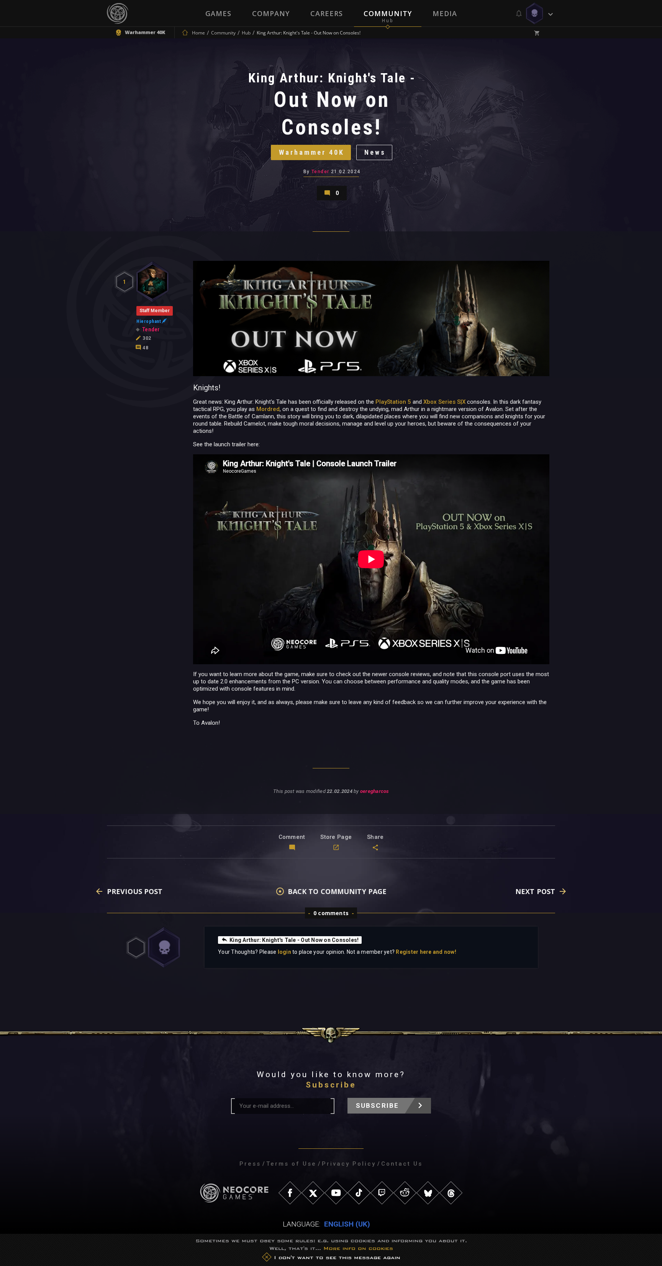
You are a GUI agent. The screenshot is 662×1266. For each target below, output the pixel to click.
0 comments (331, 913)
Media (445, 13)
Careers (326, 13)
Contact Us (402, 1163)
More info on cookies (358, 1248)
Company (271, 13)
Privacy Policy (349, 1163)
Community (388, 13)
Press (250, 1163)
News (375, 152)
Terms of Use (291, 1163)
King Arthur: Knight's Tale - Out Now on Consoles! (294, 940)
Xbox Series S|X (444, 401)
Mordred (268, 409)
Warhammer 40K (311, 152)
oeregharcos (374, 791)
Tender (320, 171)
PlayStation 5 (393, 401)
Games (218, 13)
